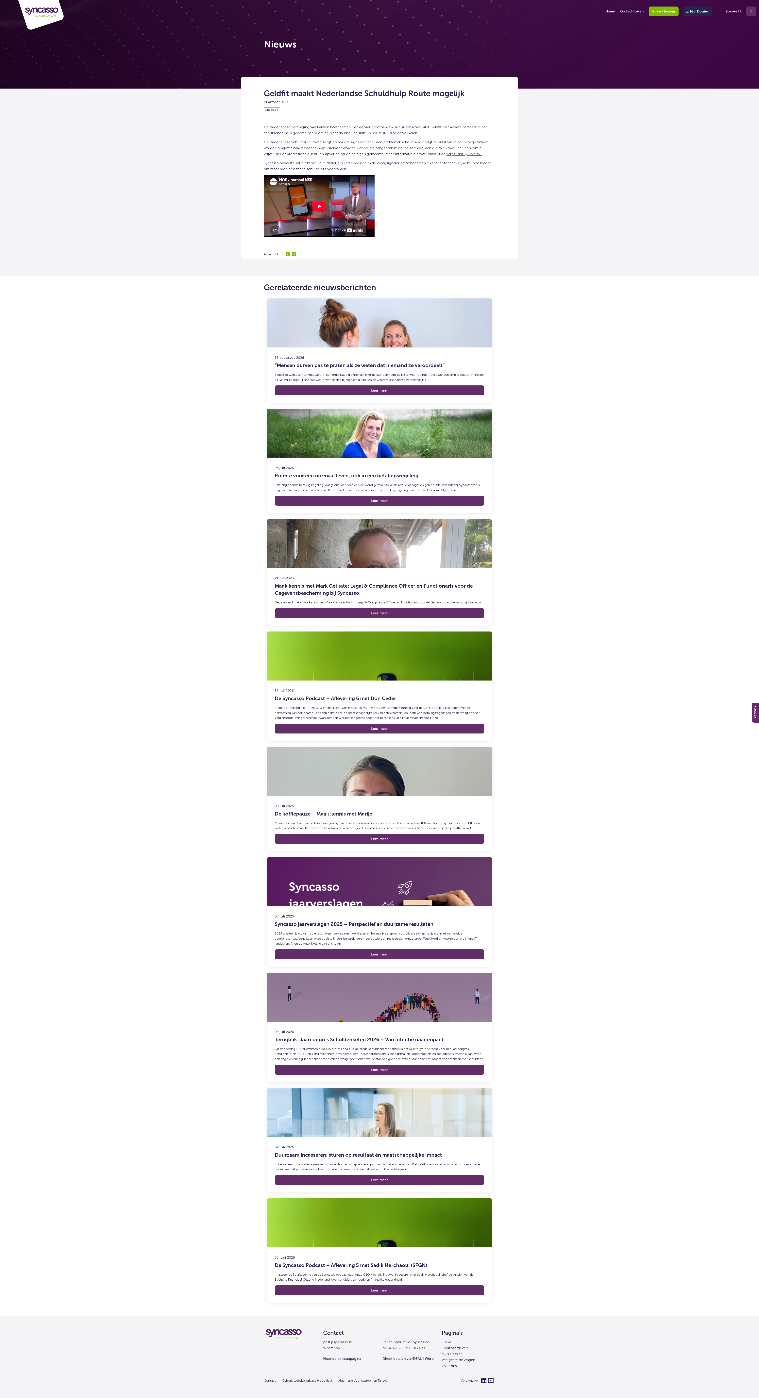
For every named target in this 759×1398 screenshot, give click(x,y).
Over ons (449, 1366)
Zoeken (731, 11)
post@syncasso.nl (337, 1342)
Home (610, 11)
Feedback (755, 712)
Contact (333, 1333)
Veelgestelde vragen (458, 1360)
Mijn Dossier (698, 11)
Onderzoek (272, 109)
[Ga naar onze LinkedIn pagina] (483, 1380)
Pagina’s (452, 1333)
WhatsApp (331, 1348)
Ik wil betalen (665, 11)
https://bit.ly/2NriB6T (464, 154)
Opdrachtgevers (632, 11)
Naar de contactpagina (342, 1358)
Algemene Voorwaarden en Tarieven (363, 1380)
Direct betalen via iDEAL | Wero (408, 1358)
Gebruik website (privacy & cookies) (307, 1380)
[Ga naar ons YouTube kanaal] (491, 1380)
